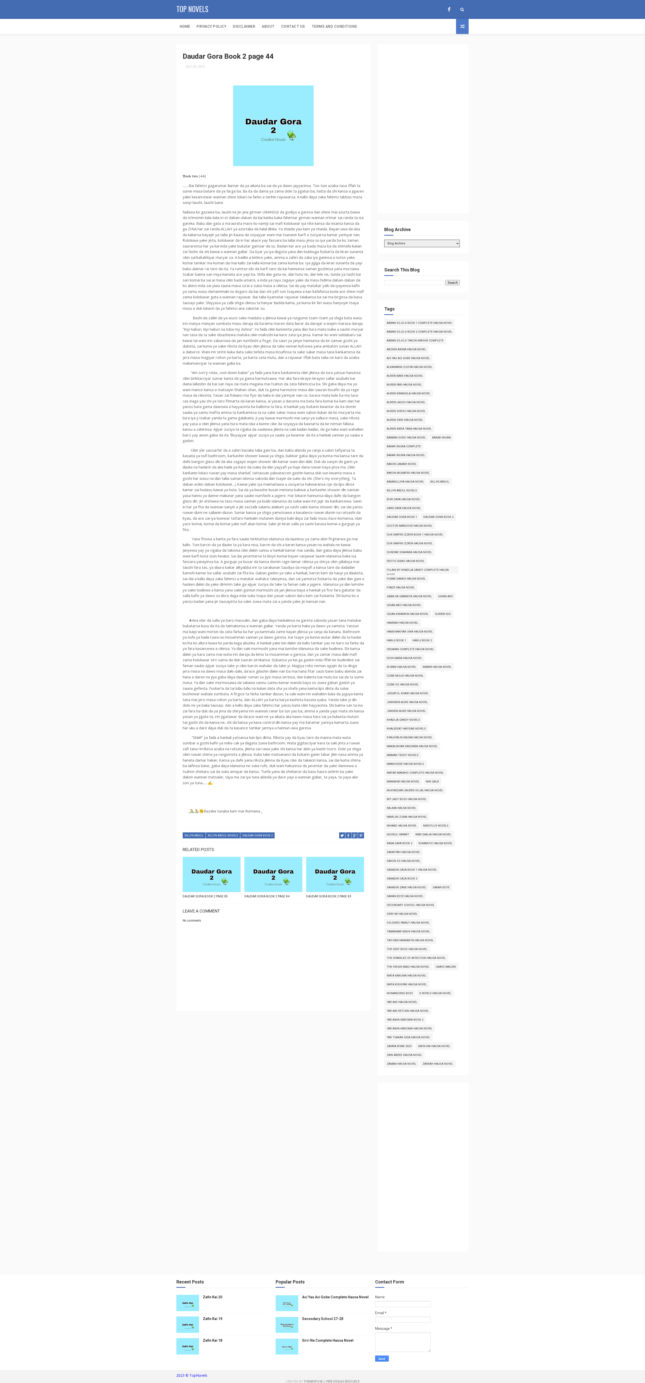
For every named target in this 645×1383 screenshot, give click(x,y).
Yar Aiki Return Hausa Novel (408, 1011)
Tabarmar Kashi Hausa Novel (408, 931)
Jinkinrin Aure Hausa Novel (407, 702)
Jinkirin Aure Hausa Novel (406, 711)
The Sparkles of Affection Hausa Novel (416, 958)
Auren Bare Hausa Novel (405, 376)
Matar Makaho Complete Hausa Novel (415, 772)
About (268, 26)
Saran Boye (441, 887)
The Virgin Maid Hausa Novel (408, 966)
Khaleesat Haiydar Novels (406, 728)
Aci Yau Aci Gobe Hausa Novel (408, 358)
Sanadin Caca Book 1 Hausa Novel (412, 869)
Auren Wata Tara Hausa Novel (409, 428)
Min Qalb (432, 781)
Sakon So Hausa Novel (403, 861)
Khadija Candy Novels (403, 719)
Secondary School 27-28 (322, 1319)
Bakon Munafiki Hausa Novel (408, 473)
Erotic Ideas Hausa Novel (406, 561)
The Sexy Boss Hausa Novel (407, 949)
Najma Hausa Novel (401, 808)
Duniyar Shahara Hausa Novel (409, 552)
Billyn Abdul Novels (223, 835)
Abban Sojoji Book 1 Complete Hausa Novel (419, 323)
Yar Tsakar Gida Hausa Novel (408, 1037)
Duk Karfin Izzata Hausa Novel (410, 543)
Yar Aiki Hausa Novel (402, 1002)
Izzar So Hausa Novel (403, 684)
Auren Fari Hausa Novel (404, 384)
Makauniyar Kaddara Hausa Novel (412, 746)
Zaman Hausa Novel (401, 1063)
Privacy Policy (211, 26)
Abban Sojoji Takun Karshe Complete (415, 340)
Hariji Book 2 (422, 640)
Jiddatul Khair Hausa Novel (408, 693)
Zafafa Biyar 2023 (399, 1046)
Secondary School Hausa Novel (411, 905)
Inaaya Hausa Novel (437, 667)
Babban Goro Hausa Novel (406, 437)
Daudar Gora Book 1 (402, 517)
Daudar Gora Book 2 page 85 (205, 896)
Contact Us (293, 26)
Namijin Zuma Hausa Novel (407, 817)
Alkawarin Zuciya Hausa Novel (409, 367)
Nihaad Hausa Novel (402, 825)
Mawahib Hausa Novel (403, 781)
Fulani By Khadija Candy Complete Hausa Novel (418, 571)
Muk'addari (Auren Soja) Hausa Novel (415, 790)
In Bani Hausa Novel (401, 667)
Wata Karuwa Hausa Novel (406, 975)
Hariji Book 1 (396, 640)
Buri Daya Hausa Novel (403, 499)
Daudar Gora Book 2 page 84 (266, 896)
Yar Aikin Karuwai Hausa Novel (409, 1028)
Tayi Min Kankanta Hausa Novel (410, 940)
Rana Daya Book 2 (399, 843)
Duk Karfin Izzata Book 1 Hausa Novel (415, 534)
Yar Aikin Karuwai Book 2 (405, 1019)
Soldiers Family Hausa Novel (408, 922)
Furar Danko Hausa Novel (406, 578)
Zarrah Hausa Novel (438, 1063)
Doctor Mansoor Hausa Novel (409, 525)
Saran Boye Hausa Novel (405, 896)
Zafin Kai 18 (212, 1340)
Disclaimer (244, 26)
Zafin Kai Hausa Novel (434, 1046)
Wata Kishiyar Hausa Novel (407, 984)
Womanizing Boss (400, 993)
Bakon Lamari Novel (401, 464)
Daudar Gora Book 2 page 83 (328, 896)
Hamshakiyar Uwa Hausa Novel (410, 631)
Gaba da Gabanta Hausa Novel (409, 596)
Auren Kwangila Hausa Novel (408, 393)
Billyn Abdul (194, 835)
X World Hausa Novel (435, 993)
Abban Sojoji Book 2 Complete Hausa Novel (419, 331)
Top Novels (192, 9)
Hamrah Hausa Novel (402, 622)
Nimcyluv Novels (435, 825)
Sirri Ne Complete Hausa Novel (327, 1340)
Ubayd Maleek (446, 966)
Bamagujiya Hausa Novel (405, 481)
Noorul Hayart (398, 834)
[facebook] (449, 9)
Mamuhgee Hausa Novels (405, 764)
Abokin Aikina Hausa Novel (406, 349)
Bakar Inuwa (441, 437)
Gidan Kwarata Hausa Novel (408, 614)
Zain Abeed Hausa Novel (404, 1055)
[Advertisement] (422, 131)
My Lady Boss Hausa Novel (407, 799)
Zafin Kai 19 (212, 1319)
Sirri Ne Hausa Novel (402, 914)
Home (185, 26)
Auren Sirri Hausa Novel (405, 420)
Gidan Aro (445, 596)
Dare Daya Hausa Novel (404, 508)
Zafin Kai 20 (212, 1297)
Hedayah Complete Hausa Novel (410, 649)
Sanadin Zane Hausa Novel (406, 887)
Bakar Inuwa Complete (404, 446)
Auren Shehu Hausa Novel (406, 411)
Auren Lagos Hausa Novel (406, 402)
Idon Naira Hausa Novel (404, 658)
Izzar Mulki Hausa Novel (405, 675)
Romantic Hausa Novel (435, 843)
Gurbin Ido (443, 614)
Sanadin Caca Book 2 (402, 878)
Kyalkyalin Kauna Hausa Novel (409, 737)
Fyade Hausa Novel (401, 587)
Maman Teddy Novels (402, 755)
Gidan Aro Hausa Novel (404, 605)
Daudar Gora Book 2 (257, 835)
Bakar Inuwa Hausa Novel (406, 455)
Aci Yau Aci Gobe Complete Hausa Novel (335, 1297)
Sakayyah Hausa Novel (403, 852)
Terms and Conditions (334, 26)
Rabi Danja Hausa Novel (433, 834)
